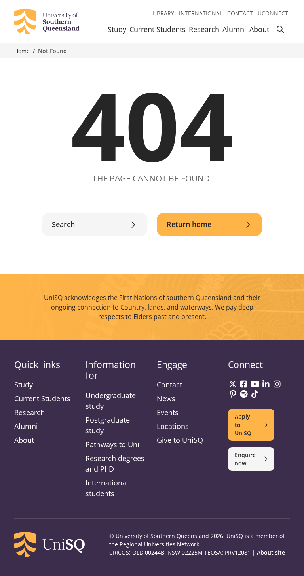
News (166, 398)
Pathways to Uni (112, 444)
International (200, 13)
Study (117, 29)
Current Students (157, 29)
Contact (240, 13)
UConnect (273, 13)
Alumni (234, 29)
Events (168, 412)
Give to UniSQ (180, 440)
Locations (173, 426)
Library (163, 13)
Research (204, 29)
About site (271, 552)
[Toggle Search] (280, 30)
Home (22, 51)
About (259, 29)
